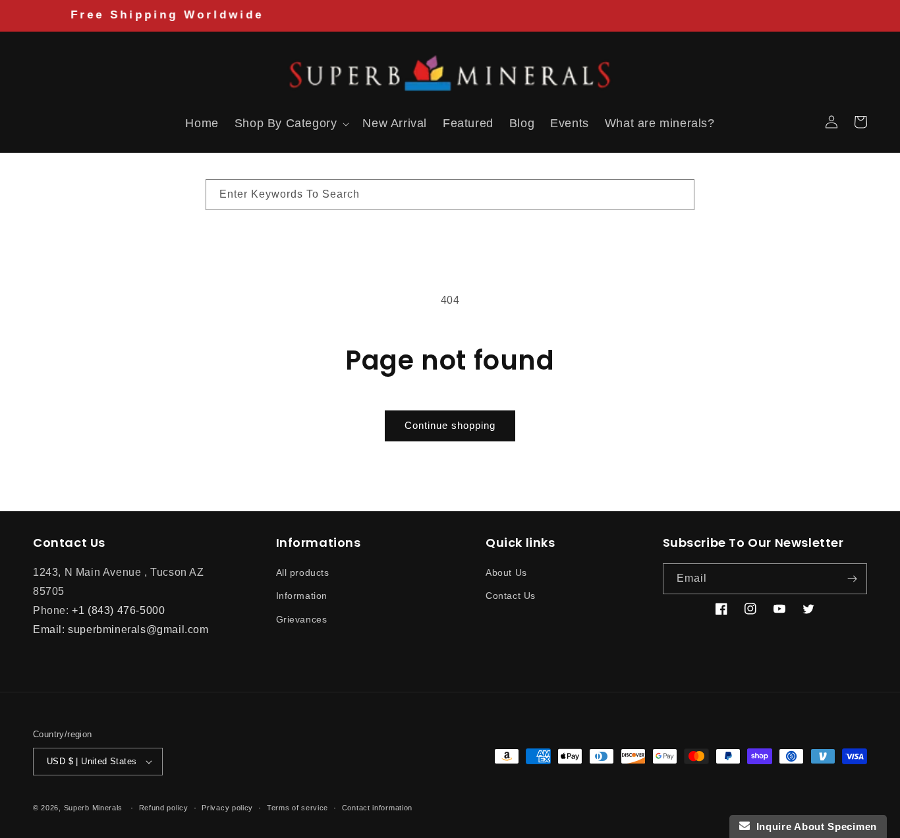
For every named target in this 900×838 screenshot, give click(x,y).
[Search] (679, 194)
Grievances (301, 618)
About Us (506, 572)
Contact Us (511, 595)
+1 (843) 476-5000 (118, 610)
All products (302, 572)
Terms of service (297, 807)
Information (302, 595)
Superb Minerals (93, 808)
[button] (47, 121)
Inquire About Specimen (813, 826)
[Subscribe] (851, 578)
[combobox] (450, 195)
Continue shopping (450, 425)
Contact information (377, 807)
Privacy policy (227, 807)
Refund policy (163, 807)
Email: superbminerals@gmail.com (121, 628)
